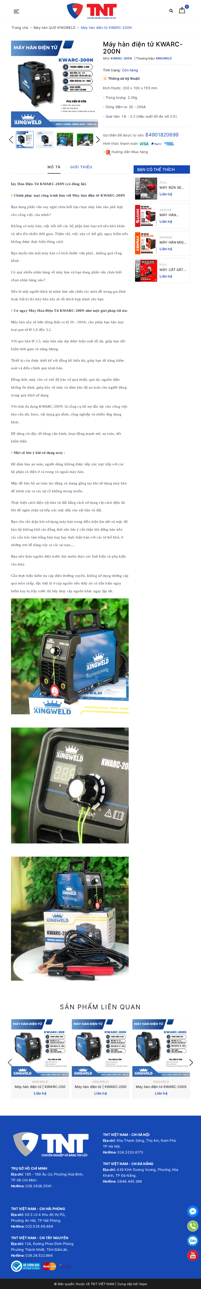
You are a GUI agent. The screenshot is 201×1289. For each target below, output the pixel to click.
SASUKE (166, 210)
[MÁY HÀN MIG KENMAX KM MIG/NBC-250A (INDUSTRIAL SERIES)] (146, 243)
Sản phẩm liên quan (100, 1007)
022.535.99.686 (39, 1226)
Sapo (143, 1284)
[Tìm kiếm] (171, 12)
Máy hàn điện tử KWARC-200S (161, 1087)
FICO (163, 182)
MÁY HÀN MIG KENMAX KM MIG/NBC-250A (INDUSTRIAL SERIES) (173, 242)
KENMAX (166, 237)
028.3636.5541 (38, 1186)
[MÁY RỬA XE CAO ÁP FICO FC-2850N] (146, 189)
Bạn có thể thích (156, 169)
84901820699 (161, 135)
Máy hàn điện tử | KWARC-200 (40, 1087)
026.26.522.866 (39, 1255)
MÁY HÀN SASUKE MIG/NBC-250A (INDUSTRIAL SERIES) (173, 215)
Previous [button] (11, 139)
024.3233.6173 (129, 1152)
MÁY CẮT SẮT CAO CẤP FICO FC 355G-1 (172, 270)
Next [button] (98, 139)
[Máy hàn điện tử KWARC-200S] (161, 1048)
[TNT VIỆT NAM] (92, 11)
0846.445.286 (129, 1181)
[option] (54, 84)
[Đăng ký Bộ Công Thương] (25, 1266)
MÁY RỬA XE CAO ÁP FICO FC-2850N (171, 187)
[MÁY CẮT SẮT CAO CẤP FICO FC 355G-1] (146, 271)
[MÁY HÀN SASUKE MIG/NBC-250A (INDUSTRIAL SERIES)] (146, 216)
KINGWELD (40, 1082)
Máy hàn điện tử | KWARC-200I (101, 1087)
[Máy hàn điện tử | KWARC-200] (40, 1048)
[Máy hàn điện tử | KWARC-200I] (100, 1048)
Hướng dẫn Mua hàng (129, 152)
